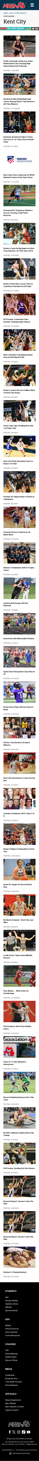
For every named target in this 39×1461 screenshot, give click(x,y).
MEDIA (8, 1369)
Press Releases (11, 1385)
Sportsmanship (11, 1310)
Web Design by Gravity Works (21, 1453)
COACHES (10, 1344)
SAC (7, 1297)
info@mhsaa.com (31, 1444)
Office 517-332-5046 (8, 1444)
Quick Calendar (11, 1332)
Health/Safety (10, 1357)
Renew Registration (13, 1400)
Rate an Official (11, 1360)
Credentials (10, 1375)
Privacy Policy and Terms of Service (26, 1450)
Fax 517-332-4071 (20, 1444)
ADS (7, 1319)
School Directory (12, 1329)
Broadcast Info (11, 1378)
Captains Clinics (11, 1304)
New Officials (10, 1403)
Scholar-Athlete (11, 1300)
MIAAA (8, 1325)
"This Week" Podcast (13, 1382)
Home (5, 13)
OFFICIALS (10, 1394)
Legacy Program (12, 1410)
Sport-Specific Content (14, 1407)
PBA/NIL (8, 1307)
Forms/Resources (12, 1335)
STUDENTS (10, 1291)
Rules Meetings (11, 1354)
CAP (7, 1350)
